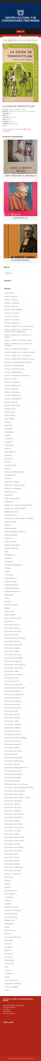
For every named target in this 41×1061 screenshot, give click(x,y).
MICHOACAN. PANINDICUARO (14, 761)
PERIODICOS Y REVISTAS (12, 910)
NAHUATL (8, 887)
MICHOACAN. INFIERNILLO (13, 701)
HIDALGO (8, 525)
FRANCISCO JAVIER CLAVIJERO (15, 485)
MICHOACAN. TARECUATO (13, 807)
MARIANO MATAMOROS (12, 591)
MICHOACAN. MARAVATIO (13, 744)
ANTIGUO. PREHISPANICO (13, 399)
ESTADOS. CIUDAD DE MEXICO (14, 472)
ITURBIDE (8, 568)
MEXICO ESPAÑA (10, 615)
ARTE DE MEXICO (10, 415)
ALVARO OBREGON (11, 296)
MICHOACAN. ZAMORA (12, 861)
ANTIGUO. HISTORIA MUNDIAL (14, 365)
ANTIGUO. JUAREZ (11, 379)
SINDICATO (8, 950)
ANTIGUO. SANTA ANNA (12, 405)
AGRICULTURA (9, 293)
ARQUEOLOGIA (10, 412)
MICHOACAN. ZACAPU (12, 857)
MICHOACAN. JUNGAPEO (13, 724)
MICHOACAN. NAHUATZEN (13, 751)
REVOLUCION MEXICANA (13, 937)
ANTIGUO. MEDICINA (11, 389)
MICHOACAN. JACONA (12, 714)
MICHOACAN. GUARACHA (13, 691)
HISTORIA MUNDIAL (11, 535)
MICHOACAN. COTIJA (12, 678)
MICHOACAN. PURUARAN (13, 777)
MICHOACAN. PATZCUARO (13, 771)
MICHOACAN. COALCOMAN (14, 668)
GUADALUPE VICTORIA (12, 498)
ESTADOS (8, 468)
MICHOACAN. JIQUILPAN (12, 718)
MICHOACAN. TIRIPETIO (12, 821)
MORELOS (8, 880)
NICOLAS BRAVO (10, 894)
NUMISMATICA (9, 897)
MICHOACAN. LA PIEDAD (12, 728)
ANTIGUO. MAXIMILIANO (12, 385)
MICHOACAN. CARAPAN (12, 648)
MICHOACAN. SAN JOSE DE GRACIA (16, 784)
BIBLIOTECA (12, 40)
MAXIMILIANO (9, 595)
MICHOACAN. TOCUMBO (13, 831)
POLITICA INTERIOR (11, 917)
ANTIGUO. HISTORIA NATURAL (14, 369)
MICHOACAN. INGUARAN (13, 708)
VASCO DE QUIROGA (11, 980)
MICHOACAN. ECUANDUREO (14, 684)
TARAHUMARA (9, 960)
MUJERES (8, 884)
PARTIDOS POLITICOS (12, 907)
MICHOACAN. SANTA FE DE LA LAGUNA (17, 797)
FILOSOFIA (8, 478)
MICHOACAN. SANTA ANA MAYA (15, 791)
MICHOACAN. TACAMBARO (13, 801)
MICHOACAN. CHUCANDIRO (14, 658)
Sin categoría (9, 947)
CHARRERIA (8, 429)
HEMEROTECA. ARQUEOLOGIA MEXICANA (18, 505)
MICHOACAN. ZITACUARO (13, 871)
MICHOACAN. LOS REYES (13, 741)
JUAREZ (7, 571)
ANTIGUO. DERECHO (11, 306)
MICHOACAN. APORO (11, 635)
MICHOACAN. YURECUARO (13, 851)
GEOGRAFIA (8, 495)
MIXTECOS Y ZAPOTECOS (13, 874)
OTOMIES (8, 904)
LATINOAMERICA (10, 578)
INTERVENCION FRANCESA (13, 565)
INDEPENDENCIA (10, 555)
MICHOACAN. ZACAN (11, 854)
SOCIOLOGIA (9, 954)
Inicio (5, 40)
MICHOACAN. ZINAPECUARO (14, 867)
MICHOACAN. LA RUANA (12, 731)
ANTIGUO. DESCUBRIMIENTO (14, 310)
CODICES (8, 435)
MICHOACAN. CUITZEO (12, 681)
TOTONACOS (9, 974)
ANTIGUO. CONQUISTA (12, 303)
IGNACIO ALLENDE (11, 542)
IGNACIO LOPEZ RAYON (12, 545)
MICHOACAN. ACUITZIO (12, 625)
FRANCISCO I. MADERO (12, 482)
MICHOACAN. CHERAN (12, 651)
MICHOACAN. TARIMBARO (13, 811)
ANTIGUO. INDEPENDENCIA (13, 372)
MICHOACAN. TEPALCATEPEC (14, 814)
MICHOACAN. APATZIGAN (13, 631)
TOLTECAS (8, 970)
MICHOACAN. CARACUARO (13, 645)
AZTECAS (8, 422)
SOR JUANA (8, 957)
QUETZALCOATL (10, 930)
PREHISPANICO (9, 924)
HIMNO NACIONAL (11, 528)
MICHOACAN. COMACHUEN (14, 674)
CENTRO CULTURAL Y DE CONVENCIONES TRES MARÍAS (20, 19)
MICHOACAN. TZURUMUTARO (14, 841)
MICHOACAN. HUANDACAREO (14, 694)
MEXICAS (7, 608)
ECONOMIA (8, 455)
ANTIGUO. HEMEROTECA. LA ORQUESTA (18, 356)
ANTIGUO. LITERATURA (12, 382)
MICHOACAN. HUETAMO (12, 698)
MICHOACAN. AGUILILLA (12, 628)
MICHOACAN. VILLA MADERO (14, 847)
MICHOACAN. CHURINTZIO (13, 661)
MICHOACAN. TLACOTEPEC (14, 824)
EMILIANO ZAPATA (10, 465)
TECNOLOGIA (9, 964)
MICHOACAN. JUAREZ (12, 721)
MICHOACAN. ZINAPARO (12, 864)
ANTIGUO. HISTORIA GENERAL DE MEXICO (18, 362)
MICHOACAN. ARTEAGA (12, 641)
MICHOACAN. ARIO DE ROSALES (15, 638)
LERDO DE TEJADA (11, 581)
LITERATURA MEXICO (11, 585)
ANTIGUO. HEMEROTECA (13, 323)
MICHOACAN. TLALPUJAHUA (14, 827)
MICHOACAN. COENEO (12, 671)
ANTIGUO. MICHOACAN (12, 392)
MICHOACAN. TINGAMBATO (14, 817)
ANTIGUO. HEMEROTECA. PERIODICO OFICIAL (19, 359)
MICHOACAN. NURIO (11, 754)
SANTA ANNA (9, 940)
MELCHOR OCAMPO (11, 605)
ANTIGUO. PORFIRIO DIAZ (13, 395)
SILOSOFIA (8, 944)
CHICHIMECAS (9, 432)
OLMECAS (8, 900)
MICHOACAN (9, 621)
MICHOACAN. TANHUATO (13, 804)
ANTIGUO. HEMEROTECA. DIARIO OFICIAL (18, 340)
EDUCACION (9, 459)
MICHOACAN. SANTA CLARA (14, 794)
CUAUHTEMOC (9, 445)
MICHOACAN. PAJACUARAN (13, 758)
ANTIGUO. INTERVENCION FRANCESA (17, 375)
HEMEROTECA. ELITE (11, 512)
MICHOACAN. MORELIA (12, 748)
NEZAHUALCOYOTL (11, 890)
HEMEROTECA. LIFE (11, 515)
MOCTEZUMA (9, 877)
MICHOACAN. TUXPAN (12, 834)
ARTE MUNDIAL (10, 419)
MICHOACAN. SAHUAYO (12, 781)
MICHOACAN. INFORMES (12, 704)
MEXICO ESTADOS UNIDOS (13, 618)
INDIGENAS (8, 558)
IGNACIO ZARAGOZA (11, 548)
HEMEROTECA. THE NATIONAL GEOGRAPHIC (19, 518)
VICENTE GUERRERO (11, 987)
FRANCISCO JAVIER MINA (13, 488)
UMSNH (7, 977)
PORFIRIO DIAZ (9, 920)
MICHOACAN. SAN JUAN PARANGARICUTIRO (19, 787)
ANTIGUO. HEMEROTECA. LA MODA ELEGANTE (20, 352)
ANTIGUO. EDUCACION (12, 313)
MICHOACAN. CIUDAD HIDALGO (15, 665)
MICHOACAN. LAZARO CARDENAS (16, 738)
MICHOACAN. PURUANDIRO (13, 774)
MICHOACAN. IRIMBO (11, 711)
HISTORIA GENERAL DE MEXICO (15, 532)
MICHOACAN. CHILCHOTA (13, 655)
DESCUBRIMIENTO (11, 452)
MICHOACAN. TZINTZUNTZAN (14, 837)
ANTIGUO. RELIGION (11, 402)
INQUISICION (9, 562)
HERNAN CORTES (10, 522)
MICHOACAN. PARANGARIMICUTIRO (16, 768)
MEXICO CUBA (9, 611)
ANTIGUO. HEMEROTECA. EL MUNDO (17, 349)
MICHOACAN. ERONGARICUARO (15, 688)
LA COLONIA (9, 575)
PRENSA (7, 927)
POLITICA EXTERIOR (11, 914)
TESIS (6, 967)
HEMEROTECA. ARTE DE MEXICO (15, 508)
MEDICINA (8, 601)
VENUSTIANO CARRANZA (13, 983)
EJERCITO (8, 462)
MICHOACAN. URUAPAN (12, 844)
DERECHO (8, 449)
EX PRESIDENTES (10, 475)
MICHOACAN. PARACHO (12, 764)
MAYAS (7, 598)
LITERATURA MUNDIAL (12, 588)
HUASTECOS (9, 538)
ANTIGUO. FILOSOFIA (11, 316)
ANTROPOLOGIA (10, 409)
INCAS (7, 552)
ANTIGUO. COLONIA (11, 300)
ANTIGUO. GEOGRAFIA (12, 320)
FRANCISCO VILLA (11, 492)
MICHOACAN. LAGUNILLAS (13, 734)
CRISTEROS (8, 442)
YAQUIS (7, 990)
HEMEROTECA (9, 502)
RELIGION (8, 934)
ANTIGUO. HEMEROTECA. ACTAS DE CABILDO (20, 326)
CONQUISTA (6, 131)
